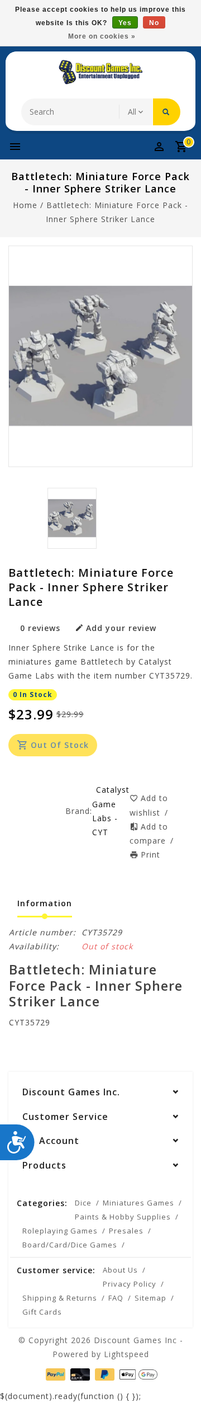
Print (150, 854)
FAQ (115, 1298)
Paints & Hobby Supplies (123, 1217)
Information (44, 903)
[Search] (166, 111)
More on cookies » (102, 36)
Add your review (121, 628)
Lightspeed (126, 1354)
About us (120, 1270)
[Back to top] (179, 1375)
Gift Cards (42, 1312)
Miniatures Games (138, 1203)
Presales (126, 1231)
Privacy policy (129, 1284)
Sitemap (150, 1298)
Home (25, 205)
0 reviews (40, 628)
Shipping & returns (59, 1298)
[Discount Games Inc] (100, 72)
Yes (125, 23)
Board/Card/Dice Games (69, 1245)
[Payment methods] (54, 1374)
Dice (83, 1203)
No (154, 23)
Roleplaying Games (60, 1231)
